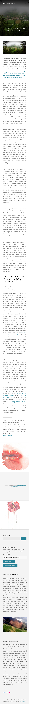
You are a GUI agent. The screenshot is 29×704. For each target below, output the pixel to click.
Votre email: (6, 554)
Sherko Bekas (7, 435)
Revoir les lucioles (8, 3)
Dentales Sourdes (14, 458)
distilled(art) (22, 701)
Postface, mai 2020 (14, 516)
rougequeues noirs (18, 402)
